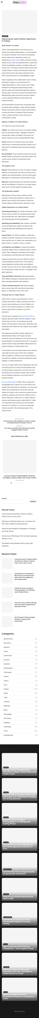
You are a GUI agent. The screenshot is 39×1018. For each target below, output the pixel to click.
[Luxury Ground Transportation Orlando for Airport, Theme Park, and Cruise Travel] (19, 456)
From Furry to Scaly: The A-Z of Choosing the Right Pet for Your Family (16, 922)
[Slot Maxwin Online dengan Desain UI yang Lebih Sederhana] (7, 621)
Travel (20, 731)
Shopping (20, 722)
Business (20, 647)
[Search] (37, 2)
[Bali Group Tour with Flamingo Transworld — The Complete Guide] (19, 939)
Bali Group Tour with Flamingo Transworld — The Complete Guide (18, 948)
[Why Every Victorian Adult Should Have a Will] (19, 889)
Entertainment (20, 668)
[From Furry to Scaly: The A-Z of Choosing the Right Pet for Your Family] (19, 914)
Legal (20, 697)
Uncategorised (20, 735)
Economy (20, 660)
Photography (20, 714)
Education (20, 664)
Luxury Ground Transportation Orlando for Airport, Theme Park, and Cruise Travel (26, 561)
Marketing (20, 706)
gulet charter (16, 60)
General (20, 689)
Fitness (20, 681)
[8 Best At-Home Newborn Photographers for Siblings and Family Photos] (7, 592)
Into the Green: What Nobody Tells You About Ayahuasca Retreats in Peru (25, 604)
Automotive (20, 643)
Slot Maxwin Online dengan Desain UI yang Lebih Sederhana (25, 619)
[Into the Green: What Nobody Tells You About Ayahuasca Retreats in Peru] (7, 607)
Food (20, 685)
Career (20, 651)
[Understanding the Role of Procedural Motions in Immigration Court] (19, 989)
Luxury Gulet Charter (9, 382)
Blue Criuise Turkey (27, 316)
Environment (20, 672)
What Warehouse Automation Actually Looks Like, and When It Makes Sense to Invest (17, 972)
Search (4, 498)
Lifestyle (20, 702)
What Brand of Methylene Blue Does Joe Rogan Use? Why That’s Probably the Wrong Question (24, 576)
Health (20, 693)
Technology (20, 727)
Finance (20, 676)
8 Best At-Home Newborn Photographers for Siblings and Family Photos (25, 590)
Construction (20, 655)
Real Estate (20, 718)
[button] (4, 461)
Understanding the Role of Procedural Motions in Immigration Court (19, 997)
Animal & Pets (20, 639)
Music (20, 710)
